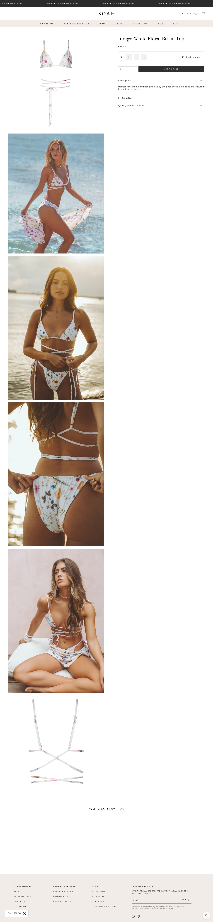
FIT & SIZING (125, 98)
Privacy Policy (139, 908)
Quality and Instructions (131, 105)
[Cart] (203, 13)
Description (124, 80)
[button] (196, 13)
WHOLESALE (20, 907)
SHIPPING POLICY (62, 902)
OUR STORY (98, 896)
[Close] (24, 913)
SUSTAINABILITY (100, 902)
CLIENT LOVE (98, 891)
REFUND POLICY (61, 896)
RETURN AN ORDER (63, 891)
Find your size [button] (193, 57)
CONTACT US (20, 902)
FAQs (16, 891)
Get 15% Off (14, 913)
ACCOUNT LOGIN (22, 896)
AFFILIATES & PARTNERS (104, 907)
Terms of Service (159, 908)
